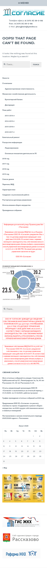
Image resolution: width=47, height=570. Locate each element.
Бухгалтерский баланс (14, 99)
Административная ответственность (19, 89)
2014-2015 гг (10, 121)
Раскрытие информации (12, 142)
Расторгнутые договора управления (16, 200)
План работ (6, 110)
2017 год (5, 164)
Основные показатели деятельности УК (21, 153)
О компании (7, 83)
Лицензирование (11, 148)
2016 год (5, 169)
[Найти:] (16, 309)
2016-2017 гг (10, 132)
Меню (24, 3)
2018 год (5, 159)
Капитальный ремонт (11, 137)
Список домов (8, 179)
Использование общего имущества (16, 205)
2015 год (5, 174)
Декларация (10, 105)
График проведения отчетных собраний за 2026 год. (23, 398)
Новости (5, 78)
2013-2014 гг (10, 116)
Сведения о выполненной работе (15, 195)
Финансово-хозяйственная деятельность (19, 94)
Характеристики (8, 190)
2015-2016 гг (10, 127)
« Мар (4, 468)
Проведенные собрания (12, 210)
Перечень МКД (8, 184)
